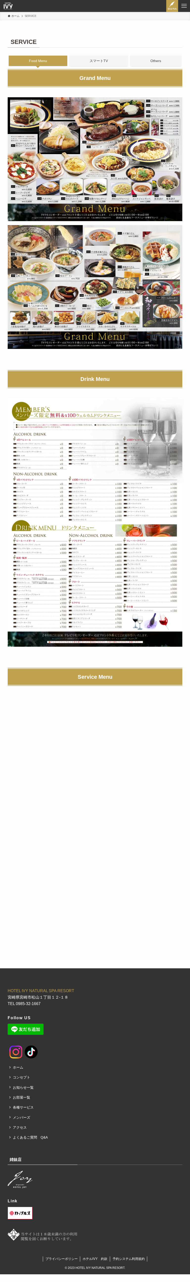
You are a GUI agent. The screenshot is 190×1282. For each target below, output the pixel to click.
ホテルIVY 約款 (95, 1259)
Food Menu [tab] (38, 61)
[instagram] (11, 1047)
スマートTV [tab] (99, 61)
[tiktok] (26, 1047)
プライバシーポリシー (62, 1259)
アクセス (20, 1127)
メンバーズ (21, 1117)
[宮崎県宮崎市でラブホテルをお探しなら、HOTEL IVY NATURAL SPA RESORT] (8, 6)
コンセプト (21, 1077)
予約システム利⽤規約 (129, 1259)
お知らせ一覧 (23, 1087)
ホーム (18, 1067)
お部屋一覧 (21, 1097)
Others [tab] (155, 61)
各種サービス (23, 1107)
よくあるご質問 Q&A (30, 1137)
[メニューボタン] (184, 6)
